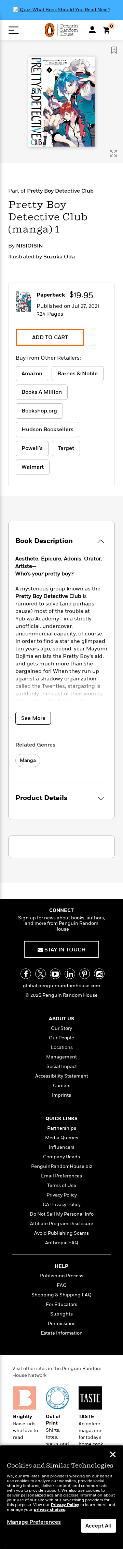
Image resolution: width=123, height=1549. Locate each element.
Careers (61, 1085)
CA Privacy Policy (62, 1204)
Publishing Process (61, 1276)
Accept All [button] (98, 1526)
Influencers (61, 1147)
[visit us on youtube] (55, 973)
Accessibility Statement (61, 1076)
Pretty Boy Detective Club (60, 191)
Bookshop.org (39, 411)
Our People (61, 1038)
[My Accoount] (92, 30)
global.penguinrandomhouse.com (61, 985)
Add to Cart (50, 337)
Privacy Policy (61, 1195)
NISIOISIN (29, 246)
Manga (28, 760)
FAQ (62, 1285)
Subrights (61, 1314)
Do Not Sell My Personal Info (62, 1214)
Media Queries (61, 1137)
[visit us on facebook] (25, 973)
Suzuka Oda (59, 256)
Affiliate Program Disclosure (61, 1223)
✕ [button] (113, 1455)
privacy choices (49, 1510)
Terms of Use (61, 1185)
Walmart (33, 467)
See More (33, 718)
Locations (62, 1047)
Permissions (62, 1323)
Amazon (32, 373)
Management (61, 1057)
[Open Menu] (13, 30)
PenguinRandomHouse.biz (61, 1166)
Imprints (61, 1095)
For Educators (61, 1304)
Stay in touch (64, 949)
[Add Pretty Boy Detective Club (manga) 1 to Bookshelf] (114, 50)
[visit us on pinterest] (84, 973)
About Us (61, 1019)
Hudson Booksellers (47, 429)
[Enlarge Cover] (113, 153)
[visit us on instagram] (99, 973)
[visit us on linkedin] (70, 973)
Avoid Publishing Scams (61, 1233)
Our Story (61, 1028)
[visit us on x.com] (40, 973)
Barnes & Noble (77, 373)
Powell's (32, 448)
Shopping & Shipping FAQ (61, 1295)
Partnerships (61, 1128)
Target (66, 448)
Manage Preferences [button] (34, 1522)
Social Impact (61, 1066)
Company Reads (61, 1157)
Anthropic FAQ (61, 1242)
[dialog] (61, 1497)
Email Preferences (61, 1176)
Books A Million (42, 392)
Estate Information (62, 1333)
